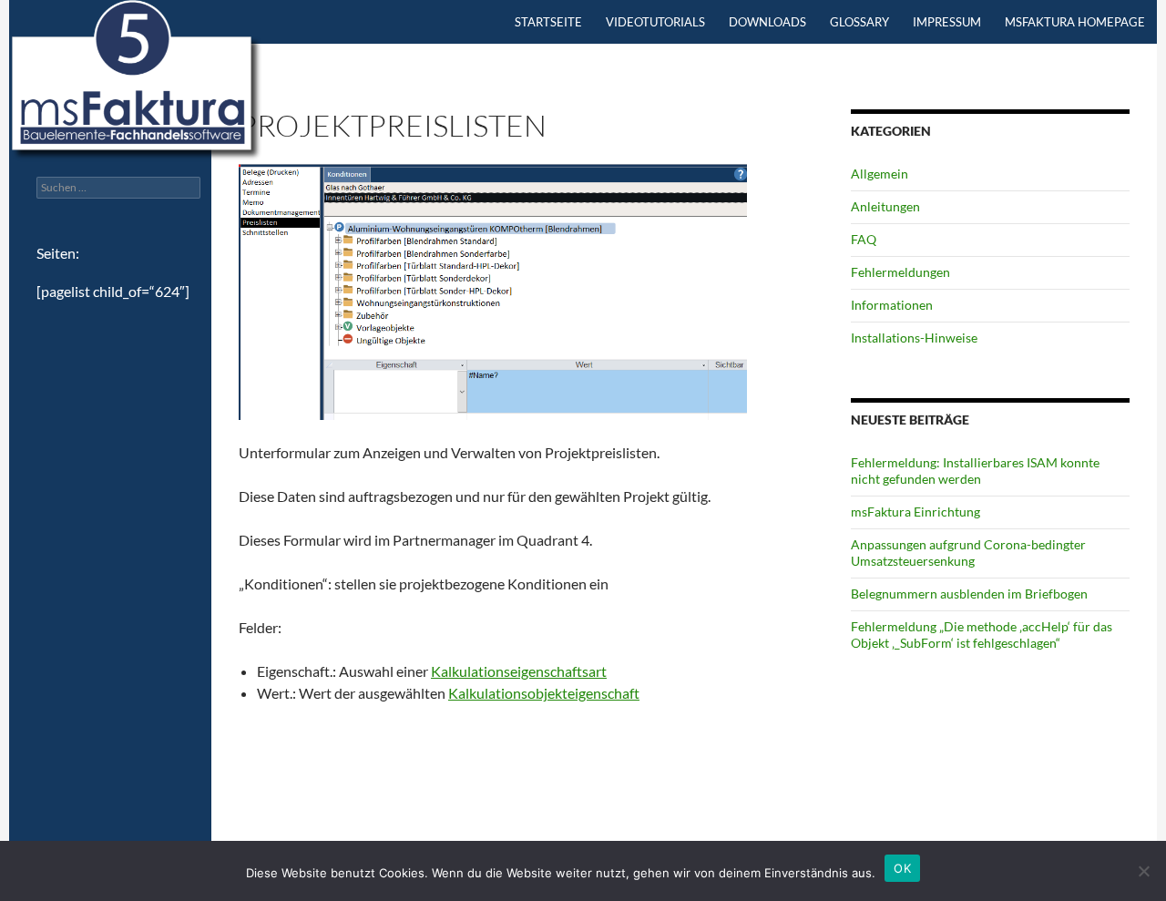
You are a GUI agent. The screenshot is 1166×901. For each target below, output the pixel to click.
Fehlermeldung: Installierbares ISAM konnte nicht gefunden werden (975, 470)
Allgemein (879, 173)
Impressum (947, 22)
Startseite (548, 22)
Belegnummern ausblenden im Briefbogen (969, 593)
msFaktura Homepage (1075, 22)
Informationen (892, 304)
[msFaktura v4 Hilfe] (136, 79)
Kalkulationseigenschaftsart (519, 671)
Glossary (859, 22)
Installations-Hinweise (914, 337)
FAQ (863, 239)
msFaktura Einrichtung (915, 511)
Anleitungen (885, 206)
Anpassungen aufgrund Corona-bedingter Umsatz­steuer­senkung (968, 552)
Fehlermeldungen (900, 272)
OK (902, 868)
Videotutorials (655, 22)
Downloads (767, 22)
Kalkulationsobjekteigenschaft (543, 692)
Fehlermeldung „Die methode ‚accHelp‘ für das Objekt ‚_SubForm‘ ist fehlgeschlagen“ (981, 634)
